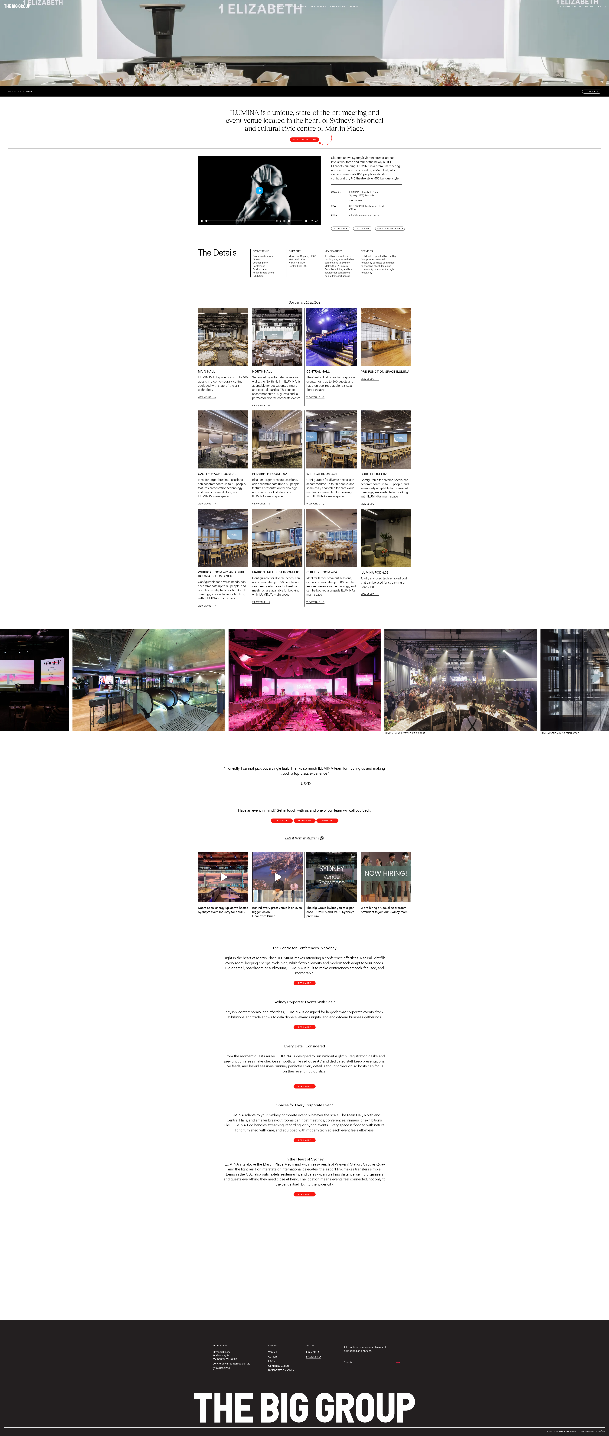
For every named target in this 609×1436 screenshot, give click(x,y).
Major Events (277, 6)
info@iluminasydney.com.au (364, 215)
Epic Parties (318, 6)
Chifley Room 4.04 (321, 572)
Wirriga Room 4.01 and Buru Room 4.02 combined (221, 574)
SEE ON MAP (356, 200)
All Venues (14, 91)
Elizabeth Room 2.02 (269, 474)
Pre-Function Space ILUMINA (385, 371)
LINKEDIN (327, 820)
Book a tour (363, 228)
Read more (304, 983)
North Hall (262, 371)
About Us (258, 6)
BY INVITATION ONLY (571, 6)
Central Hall (318, 371)
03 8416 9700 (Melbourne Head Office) (366, 207)
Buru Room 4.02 (374, 474)
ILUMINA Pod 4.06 (374, 572)
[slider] (240, 220)
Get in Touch (281, 820)
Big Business (298, 6)
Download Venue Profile (390, 228)
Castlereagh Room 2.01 (217, 474)
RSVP (353, 6)
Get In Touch (593, 6)
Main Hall (206, 371)
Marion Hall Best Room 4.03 (276, 572)
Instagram (304, 820)
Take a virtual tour (304, 139)
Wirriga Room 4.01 (321, 474)
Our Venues (337, 6)
